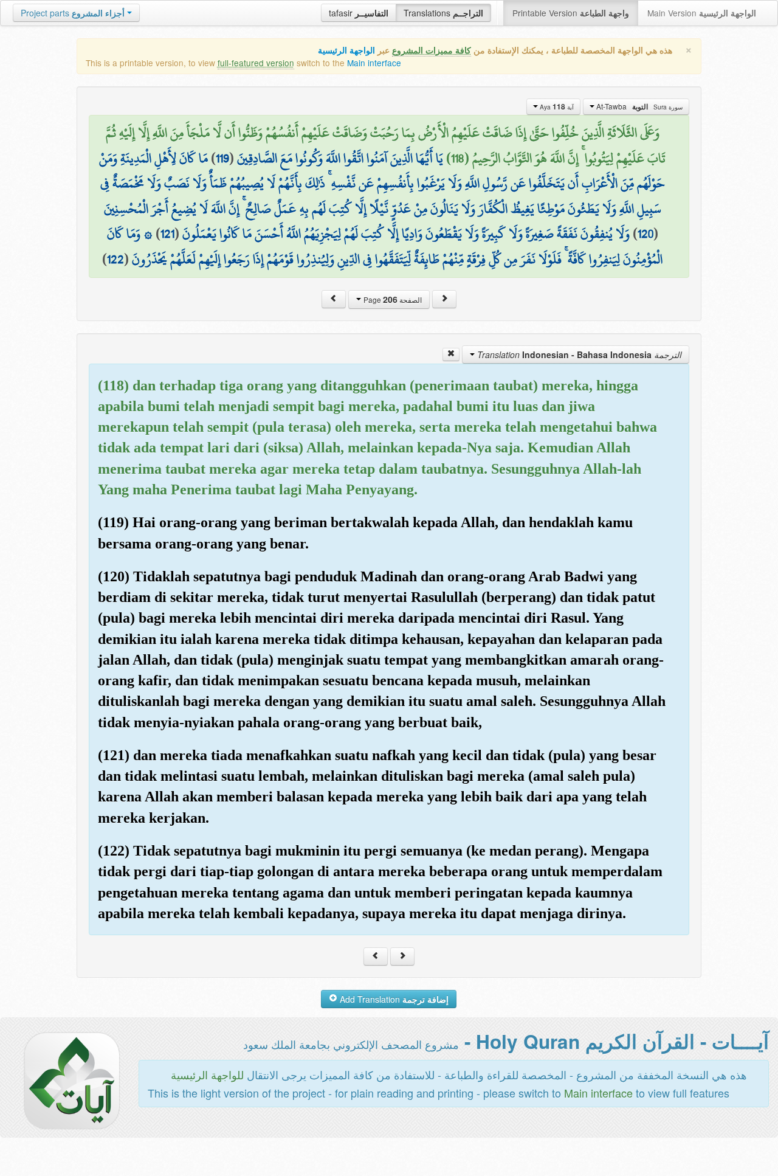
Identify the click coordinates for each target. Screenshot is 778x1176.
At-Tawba (638, 106)
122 (115, 259)
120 (645, 233)
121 (167, 233)
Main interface (374, 63)
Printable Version (570, 13)
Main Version (701, 13)
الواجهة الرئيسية (346, 50)
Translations (443, 13)
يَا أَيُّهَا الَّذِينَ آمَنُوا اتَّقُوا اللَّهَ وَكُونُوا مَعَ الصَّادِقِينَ (340, 158)
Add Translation (393, 999)
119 (222, 158)
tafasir (358, 13)
